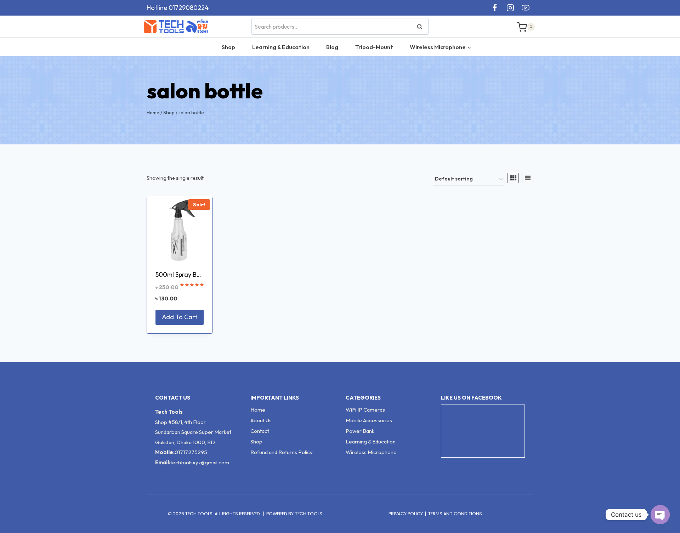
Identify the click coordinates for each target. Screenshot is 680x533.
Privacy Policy (406, 514)
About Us (261, 420)
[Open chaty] (660, 514)
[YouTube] (525, 8)
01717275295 (191, 452)
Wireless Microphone (371, 452)
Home (257, 409)
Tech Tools (308, 514)
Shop (228, 47)
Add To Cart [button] (179, 317)
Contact (259, 431)
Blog (332, 47)
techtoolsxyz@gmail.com (199, 462)
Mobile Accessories (369, 420)
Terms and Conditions (455, 514)
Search (422, 26)
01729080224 (189, 8)
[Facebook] (495, 8)
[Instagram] (510, 8)
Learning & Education (281, 47)
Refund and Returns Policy (281, 452)
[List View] (527, 178)
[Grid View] (513, 178)
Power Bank (360, 431)
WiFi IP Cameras (365, 409)
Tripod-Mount (374, 47)
